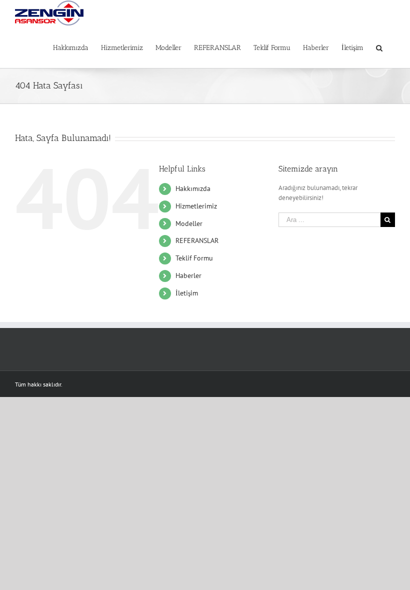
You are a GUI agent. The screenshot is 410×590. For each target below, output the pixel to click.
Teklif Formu (194, 258)
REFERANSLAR (197, 240)
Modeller (189, 223)
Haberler (189, 275)
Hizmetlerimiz (196, 206)
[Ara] (379, 47)
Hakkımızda (193, 188)
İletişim (187, 293)
